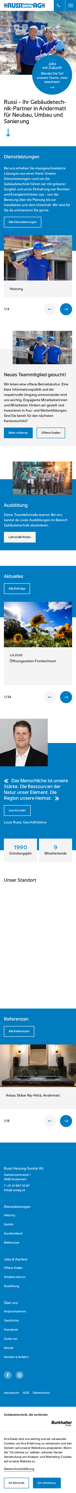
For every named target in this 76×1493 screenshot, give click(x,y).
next (66, 309)
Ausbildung (11, 1286)
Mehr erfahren (18, 433)
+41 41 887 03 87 (18, 1185)
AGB (26, 1393)
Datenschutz (41, 1393)
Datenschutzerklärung (19, 1469)
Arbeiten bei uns (15, 1277)
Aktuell (8, 1348)
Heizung (9, 1215)
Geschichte (11, 1320)
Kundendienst (13, 1233)
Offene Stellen (50, 433)
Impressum (11, 1393)
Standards (11, 1329)
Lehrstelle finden (20, 537)
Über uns (11, 1303)
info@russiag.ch (15, 1190)
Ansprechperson (15, 1311)
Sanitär (9, 1224)
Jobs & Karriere (16, 1259)
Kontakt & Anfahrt (16, 1357)
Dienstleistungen (17, 1207)
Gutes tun (10, 1339)
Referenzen (11, 1242)
